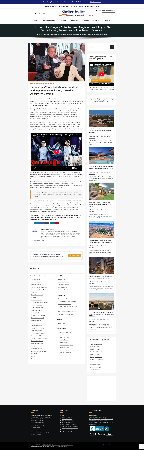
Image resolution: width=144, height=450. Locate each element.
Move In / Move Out (95, 354)
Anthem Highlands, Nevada (39, 287)
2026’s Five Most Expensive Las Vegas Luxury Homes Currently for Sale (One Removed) (100, 130)
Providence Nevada (36, 323)
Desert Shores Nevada (37, 295)
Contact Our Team (67, 431)
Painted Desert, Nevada (37, 318)
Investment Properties (96, 352)
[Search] (112, 47)
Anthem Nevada (35, 282)
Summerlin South (65, 350)
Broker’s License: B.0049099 (108, 12)
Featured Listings (95, 136)
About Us (64, 415)
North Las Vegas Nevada (65, 289)
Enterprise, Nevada (63, 282)
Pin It (57, 222)
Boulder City (61, 279)
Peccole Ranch (64, 340)
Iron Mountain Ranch (37, 305)
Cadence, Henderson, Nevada (39, 289)
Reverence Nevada (36, 325)
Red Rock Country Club (66, 345)
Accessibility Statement (67, 445)
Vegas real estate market (49, 236)
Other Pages (61, 323)
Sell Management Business (69, 429)
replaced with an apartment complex (57, 103)
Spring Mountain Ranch (37, 343)
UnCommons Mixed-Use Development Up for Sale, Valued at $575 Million (101, 277)
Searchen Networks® (61, 446)
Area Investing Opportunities (70, 424)
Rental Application (51, 6)
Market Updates (78, 6)
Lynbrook (62, 334)
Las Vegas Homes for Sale (65, 309)
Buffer (47, 222)
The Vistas (34, 356)
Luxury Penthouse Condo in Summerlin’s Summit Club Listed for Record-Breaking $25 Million (101, 314)
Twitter (36, 222)
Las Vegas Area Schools (64, 304)
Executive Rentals (95, 349)
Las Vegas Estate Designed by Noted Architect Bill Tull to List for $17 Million (100, 241)
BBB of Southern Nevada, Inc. (102, 422)
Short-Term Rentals (95, 367)
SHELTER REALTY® (46, 445)
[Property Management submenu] (56, 20)
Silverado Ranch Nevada (38, 335)
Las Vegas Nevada (63, 287)
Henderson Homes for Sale (65, 314)
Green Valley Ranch (36, 300)
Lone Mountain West (65, 332)
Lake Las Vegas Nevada (37, 307)
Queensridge (63, 342)
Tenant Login (65, 6)
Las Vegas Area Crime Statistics (67, 301)
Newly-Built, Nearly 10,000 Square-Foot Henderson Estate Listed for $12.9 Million (101, 167)
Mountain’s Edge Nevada (38, 315)
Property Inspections (96, 357)
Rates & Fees (94, 362)
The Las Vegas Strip (63, 298)
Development (34, 83)
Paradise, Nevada (36, 320)
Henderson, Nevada (63, 284)
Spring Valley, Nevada (37, 346)
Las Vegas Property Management (71, 426)
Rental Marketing (95, 364)
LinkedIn (52, 222)
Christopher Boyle (39, 98)
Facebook (42, 222)
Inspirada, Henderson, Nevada (39, 302)
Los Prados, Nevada (36, 310)
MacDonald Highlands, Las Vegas (40, 312)
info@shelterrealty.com (108, 10)
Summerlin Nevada (36, 348)
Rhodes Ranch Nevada (37, 328)
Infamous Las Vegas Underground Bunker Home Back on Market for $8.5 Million (100, 204)
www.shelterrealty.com (38, 240)
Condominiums (94, 319)
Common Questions (96, 344)
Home (41, 34)
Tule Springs (34, 359)
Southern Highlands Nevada (39, 338)
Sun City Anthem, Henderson (39, 351)
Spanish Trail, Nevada (37, 341)
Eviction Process (94, 346)
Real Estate (51, 83)
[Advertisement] (102, 388)
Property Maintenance (96, 359)
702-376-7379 (96, 6)
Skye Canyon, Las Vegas (37, 333)
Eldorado (33, 297)
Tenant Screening (95, 369)
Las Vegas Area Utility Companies (67, 306)
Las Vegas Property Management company (102, 98)
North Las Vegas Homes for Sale (67, 311)
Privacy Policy (56, 445)
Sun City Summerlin (65, 352)
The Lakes (34, 353)
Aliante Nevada (35, 279)
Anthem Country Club (37, 284)
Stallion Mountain (64, 347)
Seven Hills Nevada (36, 330)
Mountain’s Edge (64, 337)
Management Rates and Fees (70, 428)
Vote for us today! (95, 2)
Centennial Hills (35, 292)
